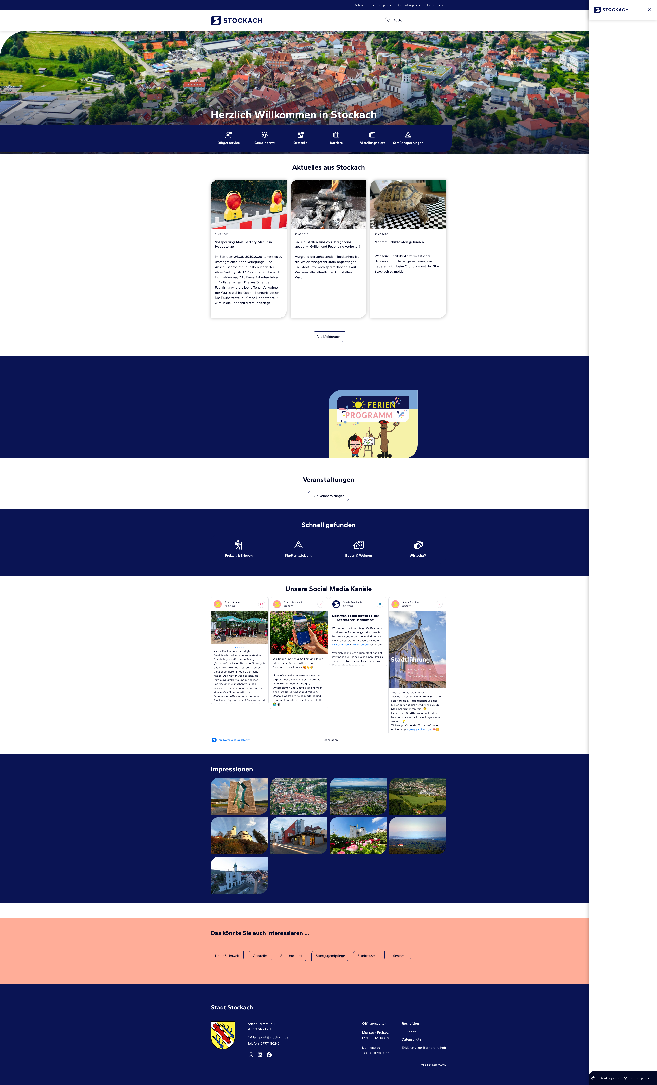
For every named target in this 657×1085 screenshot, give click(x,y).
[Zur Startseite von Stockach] (236, 20)
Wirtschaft (418, 555)
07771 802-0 (270, 1043)
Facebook (269, 1054)
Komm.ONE (439, 1064)
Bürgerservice (229, 143)
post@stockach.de (273, 1037)
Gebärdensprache (409, 5)
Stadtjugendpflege (330, 956)
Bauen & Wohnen (358, 555)
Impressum (410, 1031)
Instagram (251, 1054)
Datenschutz (411, 1039)
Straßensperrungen (408, 143)
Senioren (400, 956)
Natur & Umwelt (227, 956)
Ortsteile (300, 143)
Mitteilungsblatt (372, 143)
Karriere (336, 143)
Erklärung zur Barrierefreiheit (424, 1047)
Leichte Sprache (382, 5)
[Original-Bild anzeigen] (239, 796)
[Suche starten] (389, 20)
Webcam (359, 5)
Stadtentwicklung (298, 555)
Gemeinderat (264, 143)
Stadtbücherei (291, 956)
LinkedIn (260, 1054)
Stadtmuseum (369, 956)
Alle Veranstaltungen (328, 496)
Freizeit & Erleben (239, 555)
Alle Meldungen (328, 336)
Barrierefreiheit (436, 5)
